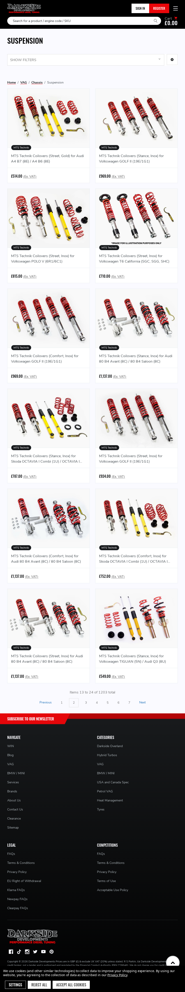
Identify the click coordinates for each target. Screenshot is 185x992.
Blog (10, 755)
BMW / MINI (16, 773)
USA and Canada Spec (113, 782)
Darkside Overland (110, 746)
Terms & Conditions (21, 863)
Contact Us (15, 809)
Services (13, 782)
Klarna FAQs (16, 890)
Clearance (14, 818)
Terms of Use (106, 881)
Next (143, 702)
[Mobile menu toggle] (175, 8)
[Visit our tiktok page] (19, 951)
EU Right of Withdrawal (24, 881)
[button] (172, 59)
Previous (45, 702)
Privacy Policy (17, 872)
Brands (12, 791)
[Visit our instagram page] (27, 951)
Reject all (39, 984)
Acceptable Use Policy (112, 890)
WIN (10, 746)
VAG (10, 764)
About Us (14, 800)
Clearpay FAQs (17, 908)
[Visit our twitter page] (35, 951)
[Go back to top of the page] (173, 962)
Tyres (100, 809)
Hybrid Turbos (107, 755)
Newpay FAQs (17, 899)
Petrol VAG (105, 791)
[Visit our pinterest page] (51, 951)
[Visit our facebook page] (10, 951)
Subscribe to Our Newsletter (30, 719)
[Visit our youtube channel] (43, 951)
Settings (15, 984)
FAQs (11, 854)
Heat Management (110, 800)
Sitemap (13, 827)
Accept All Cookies (71, 984)
